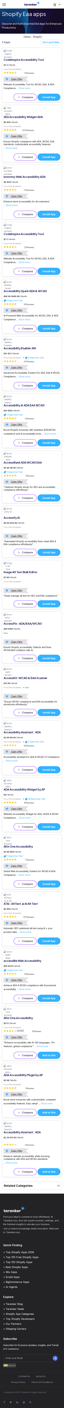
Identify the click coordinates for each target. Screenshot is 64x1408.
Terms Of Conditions (42, 1382)
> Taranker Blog (13, 1304)
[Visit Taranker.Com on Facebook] (4, 1402)
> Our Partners (12, 1323)
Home (27, 36)
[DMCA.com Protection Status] (9, 1365)
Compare (27, 97)
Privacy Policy (18, 1382)
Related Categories (18, 1186)
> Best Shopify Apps (15, 1267)
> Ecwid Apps (11, 1277)
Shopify (37, 36)
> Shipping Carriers (14, 1328)
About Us (41, 1376)
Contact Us (24, 1376)
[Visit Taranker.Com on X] (10, 1402)
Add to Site (49, 1055)
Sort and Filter (51, 42)
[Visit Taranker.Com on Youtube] (23, 1402)
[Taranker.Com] (32, 3)
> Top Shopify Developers (19, 1318)
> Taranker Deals (13, 1308)
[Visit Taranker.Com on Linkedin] (17, 1402)
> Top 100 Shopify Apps (17, 1262)
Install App (49, 97)
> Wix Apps (10, 1272)
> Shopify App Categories (18, 1313)
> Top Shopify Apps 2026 (18, 1252)
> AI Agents (10, 1286)
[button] (56, 4)
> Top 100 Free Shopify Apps (21, 1257)
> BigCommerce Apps (16, 1282)
